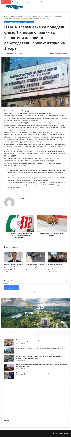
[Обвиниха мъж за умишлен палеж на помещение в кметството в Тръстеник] (35, 257)
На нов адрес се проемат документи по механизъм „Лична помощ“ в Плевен (41, 348)
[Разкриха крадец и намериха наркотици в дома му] (9, 375)
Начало (7, 16)
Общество (14, 16)
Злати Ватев (9, 53)
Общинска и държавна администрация (28, 16)
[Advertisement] (35, 399)
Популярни (18, 333)
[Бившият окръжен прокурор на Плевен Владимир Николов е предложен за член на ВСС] (13, 257)
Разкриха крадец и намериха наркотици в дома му (32, 373)
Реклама (60, 433)
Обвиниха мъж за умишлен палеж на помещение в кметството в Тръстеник (35, 266)
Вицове (6, 420)
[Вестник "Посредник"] (14, 7)
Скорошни (52, 333)
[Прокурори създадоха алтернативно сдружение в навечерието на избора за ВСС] (57, 257)
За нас (55, 433)
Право (31, 22)
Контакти (66, 433)
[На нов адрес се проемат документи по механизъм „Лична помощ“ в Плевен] (9, 350)
